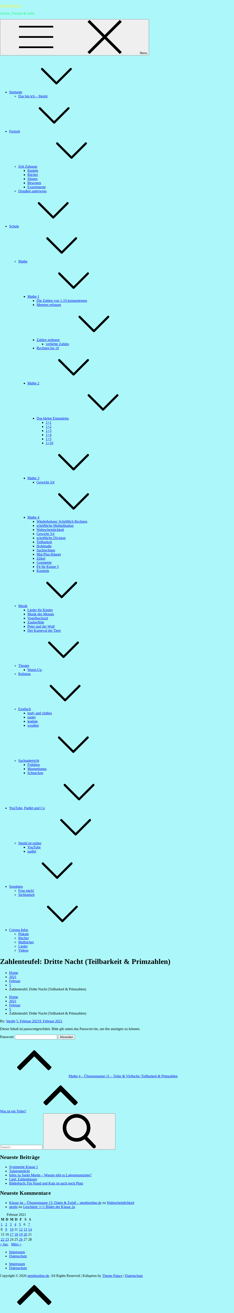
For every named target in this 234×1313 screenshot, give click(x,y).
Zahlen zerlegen (48, 340)
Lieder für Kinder (40, 610)
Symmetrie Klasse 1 (23, 1167)
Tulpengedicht (19, 1171)
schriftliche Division (51, 538)
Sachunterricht (28, 760)
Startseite (15, 92)
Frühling (33, 765)
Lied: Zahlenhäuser (23, 1179)
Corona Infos (18, 930)
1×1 (48, 422)
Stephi (10, 1021)
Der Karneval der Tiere (44, 630)
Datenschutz (18, 1256)
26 (21, 1239)
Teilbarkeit (44, 542)
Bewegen (34, 183)
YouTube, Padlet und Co (27, 808)
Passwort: (7, 1037)
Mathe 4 (33, 517)
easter (31, 717)
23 (7, 1239)
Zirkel (41, 558)
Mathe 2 (33, 383)
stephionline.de (11, 6)
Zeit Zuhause (27, 166)
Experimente (36, 187)
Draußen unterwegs (32, 191)
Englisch (24, 709)
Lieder (23, 946)
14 (30, 1229)
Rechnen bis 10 (48, 348)
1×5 (48, 439)
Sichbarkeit (26, 895)
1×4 (48, 435)
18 (16, 1234)
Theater (23, 666)
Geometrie (44, 562)
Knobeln (43, 571)
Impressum (17, 1252)
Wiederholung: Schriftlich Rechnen (62, 521)
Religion (24, 674)
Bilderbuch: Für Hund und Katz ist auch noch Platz (46, 1183)
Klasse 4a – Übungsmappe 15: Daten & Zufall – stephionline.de (55, 1203)
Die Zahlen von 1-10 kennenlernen (62, 301)
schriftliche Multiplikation (55, 525)
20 (25, 1234)
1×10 (49, 443)
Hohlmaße (44, 546)
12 (21, 1229)
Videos (23, 950)
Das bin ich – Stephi (33, 96)
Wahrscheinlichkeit (50, 530)
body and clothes (39, 713)
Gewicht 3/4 (45, 482)
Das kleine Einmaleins (53, 418)
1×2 (48, 426)
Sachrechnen (46, 550)
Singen (32, 179)
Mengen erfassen (49, 305)
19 (21, 1234)
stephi (13, 1207)
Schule (14, 226)
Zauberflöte (35, 622)
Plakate (23, 934)
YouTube (34, 847)
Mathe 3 (33, 478)
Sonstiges (16, 886)
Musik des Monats (40, 614)
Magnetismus (37, 769)
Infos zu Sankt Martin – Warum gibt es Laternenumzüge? (50, 1175)
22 (2, 1239)
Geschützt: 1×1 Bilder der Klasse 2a (49, 1207)
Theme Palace (112, 1276)
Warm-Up (34, 670)
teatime (32, 721)
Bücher (32, 175)
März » (16, 1244)
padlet (31, 851)
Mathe (22, 261)
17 (11, 1234)
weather (33, 725)
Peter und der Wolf (41, 626)
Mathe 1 (33, 296)
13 (25, 1229)
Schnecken (35, 773)
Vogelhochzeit (37, 618)
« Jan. (4, 1244)
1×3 (48, 431)
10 (11, 1229)
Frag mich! (26, 891)
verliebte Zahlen (57, 344)
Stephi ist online (29, 843)
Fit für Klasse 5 (48, 567)
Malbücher (26, 942)
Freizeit (14, 131)
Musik (22, 606)
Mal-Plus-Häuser (49, 554)
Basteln (32, 170)
